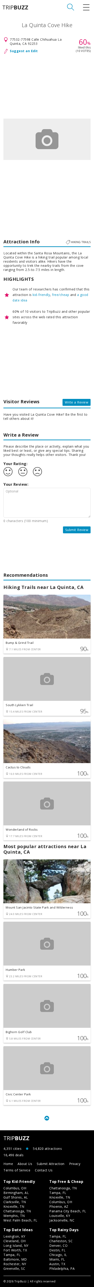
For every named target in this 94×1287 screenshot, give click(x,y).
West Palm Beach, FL (20, 1220)
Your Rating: (15, 463)
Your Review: (15, 484)
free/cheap (60, 295)
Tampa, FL (57, 1192)
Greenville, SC (14, 1268)
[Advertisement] (47, 85)
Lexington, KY (14, 1236)
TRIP (15, 7)
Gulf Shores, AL (15, 1197)
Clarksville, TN (14, 1202)
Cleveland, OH (14, 1241)
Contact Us (43, 1170)
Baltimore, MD (15, 1259)
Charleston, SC (61, 1241)
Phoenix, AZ (58, 1206)
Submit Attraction (51, 1164)
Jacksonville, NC (61, 1220)
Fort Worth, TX (15, 1250)
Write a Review (76, 402)
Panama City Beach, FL (67, 1211)
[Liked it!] (8, 471)
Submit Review (77, 530)
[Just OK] (22, 471)
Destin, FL (57, 1250)
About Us (25, 1164)
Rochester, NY (14, 1264)
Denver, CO (58, 1245)
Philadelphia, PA (62, 1268)
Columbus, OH (14, 1188)
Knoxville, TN (13, 1206)
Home (8, 1164)
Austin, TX (57, 1264)
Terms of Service (16, 1170)
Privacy (75, 1164)
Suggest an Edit (24, 51)
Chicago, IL (58, 1255)
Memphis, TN (14, 1215)
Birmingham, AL (16, 1192)
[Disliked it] (37, 471)
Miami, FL (57, 1259)
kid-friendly (41, 295)
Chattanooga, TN (17, 1211)
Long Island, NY (16, 1245)
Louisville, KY (59, 1215)
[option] (47, 139)
